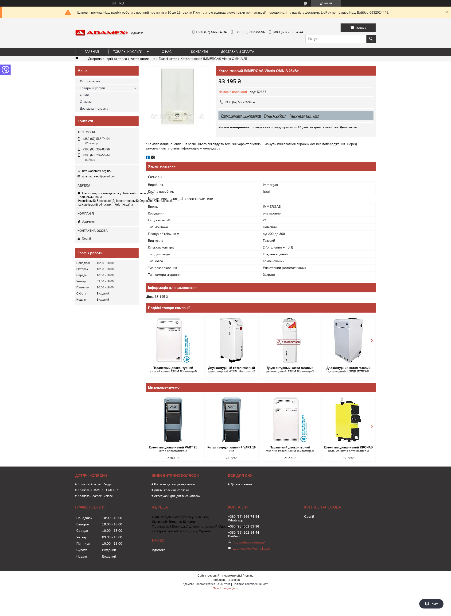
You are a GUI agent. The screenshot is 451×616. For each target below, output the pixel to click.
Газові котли (168, 59)
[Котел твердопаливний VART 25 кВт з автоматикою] (173, 419)
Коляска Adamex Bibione (95, 496)
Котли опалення (142, 59)
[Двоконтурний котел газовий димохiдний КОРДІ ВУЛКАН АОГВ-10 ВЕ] (348, 340)
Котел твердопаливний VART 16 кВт (231, 449)
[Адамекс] (102, 35)
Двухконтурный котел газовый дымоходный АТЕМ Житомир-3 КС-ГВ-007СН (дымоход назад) (231, 370)
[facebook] (148, 158)
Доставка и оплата (237, 52)
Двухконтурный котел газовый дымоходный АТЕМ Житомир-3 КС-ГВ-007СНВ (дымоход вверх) (290, 370)
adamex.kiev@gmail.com (99, 176)
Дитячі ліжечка (241, 484)
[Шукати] (371, 39)
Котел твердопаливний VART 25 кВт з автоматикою (173, 449)
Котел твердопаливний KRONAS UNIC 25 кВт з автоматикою (348, 449)
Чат (435, 604)
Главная (92, 52)
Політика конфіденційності (250, 584)
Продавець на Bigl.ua (225, 580)
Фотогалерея (90, 81)
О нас (166, 52)
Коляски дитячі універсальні (174, 484)
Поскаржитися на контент (213, 584)
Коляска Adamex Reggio (95, 484)
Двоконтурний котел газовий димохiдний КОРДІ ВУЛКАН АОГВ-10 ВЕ (348, 370)
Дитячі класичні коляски (171, 490)
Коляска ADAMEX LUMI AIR (98, 490)
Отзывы (86, 101)
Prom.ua (248, 575)
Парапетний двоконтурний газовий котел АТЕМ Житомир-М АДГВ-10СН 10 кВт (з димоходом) (173, 370)
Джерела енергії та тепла (107, 59)
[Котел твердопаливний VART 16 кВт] (231, 419)
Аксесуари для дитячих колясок (177, 496)
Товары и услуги (127, 52)
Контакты (199, 52)
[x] (153, 158)
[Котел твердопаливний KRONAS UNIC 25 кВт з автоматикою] (348, 419)
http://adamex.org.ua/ (96, 171)
